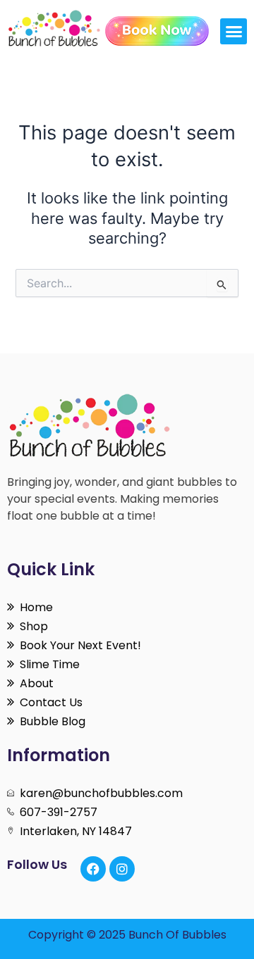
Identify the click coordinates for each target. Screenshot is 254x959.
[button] (233, 31)
